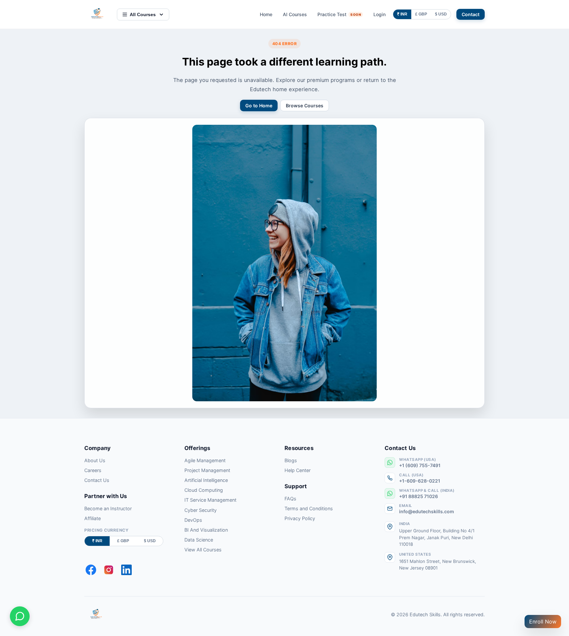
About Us (94, 460)
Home (266, 14)
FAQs (290, 498)
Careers (92, 470)
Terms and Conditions (308, 508)
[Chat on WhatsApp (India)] (20, 616)
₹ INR (402, 14)
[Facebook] (90, 569)
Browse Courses (304, 105)
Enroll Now (542, 621)
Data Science (198, 540)
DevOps (193, 520)
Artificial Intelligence (206, 480)
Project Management (207, 470)
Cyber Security (200, 510)
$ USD (441, 14)
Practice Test (339, 14)
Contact (470, 14)
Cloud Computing (203, 490)
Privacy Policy (299, 518)
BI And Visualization (206, 530)
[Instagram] (108, 569)
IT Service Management (210, 500)
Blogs (290, 460)
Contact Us (96, 480)
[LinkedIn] (126, 569)
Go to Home (258, 105)
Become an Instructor (108, 508)
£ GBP (421, 14)
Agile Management (205, 460)
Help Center (297, 470)
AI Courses (295, 14)
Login (379, 14)
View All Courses (203, 549)
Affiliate (92, 518)
